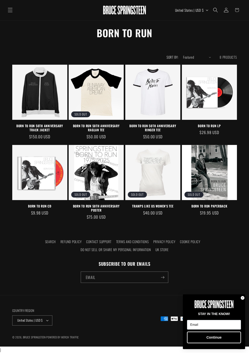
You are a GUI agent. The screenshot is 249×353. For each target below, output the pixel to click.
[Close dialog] (243, 298)
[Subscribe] (162, 277)
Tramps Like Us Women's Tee (153, 206)
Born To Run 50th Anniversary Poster (96, 208)
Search (50, 241)
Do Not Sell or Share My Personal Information (116, 249)
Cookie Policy (190, 241)
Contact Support (98, 241)
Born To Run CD (39, 206)
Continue (214, 337)
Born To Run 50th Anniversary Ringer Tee (152, 128)
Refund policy (71, 241)
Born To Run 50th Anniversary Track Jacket (39, 128)
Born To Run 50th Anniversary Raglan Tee (96, 128)
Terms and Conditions (132, 241)
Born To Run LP (209, 126)
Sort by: (172, 57)
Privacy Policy (164, 241)
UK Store (161, 249)
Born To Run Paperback (209, 206)
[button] (10, 10)
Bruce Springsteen (34, 337)
